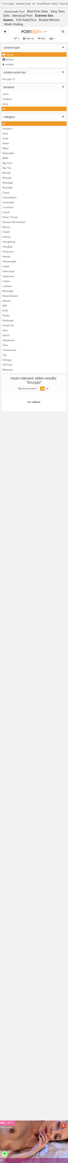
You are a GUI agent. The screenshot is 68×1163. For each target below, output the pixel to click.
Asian (5, 143)
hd (47, 388)
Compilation (9, 197)
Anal (5, 133)
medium (7, 99)
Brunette (7, 187)
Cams (5, 192)
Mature (6, 300)
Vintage (7, 359)
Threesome (9, 350)
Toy (4, 354)
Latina (6, 281)
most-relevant (29, 388)
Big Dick (7, 162)
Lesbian (7, 286)
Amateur (7, 128)
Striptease (8, 340)
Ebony (6, 226)
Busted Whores (49, 20)
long (5, 103)
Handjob (7, 246)
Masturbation (10, 295)
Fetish (6, 231)
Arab (5, 138)
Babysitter (8, 153)
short (5, 94)
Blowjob (7, 177)
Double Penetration (14, 222)
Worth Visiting (13, 24)
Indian (6, 266)
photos (9, 59)
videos (9, 54)
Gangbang (8, 241)
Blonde (6, 172)
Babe (5, 148)
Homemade (9, 261)
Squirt (5, 335)
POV (5, 310)
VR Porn (7, 364)
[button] (16, 38)
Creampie (8, 202)
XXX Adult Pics (26, 20)
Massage (7, 290)
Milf (4, 305)
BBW (5, 158)
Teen (5, 345)
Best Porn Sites (37, 11)
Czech (6, 212)
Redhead (7, 320)
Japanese (8, 276)
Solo (5, 330)
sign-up (30, 38)
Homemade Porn (14, 11)
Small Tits (8, 325)
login (43, 38)
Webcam (7, 369)
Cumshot (7, 207)
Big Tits (6, 167)
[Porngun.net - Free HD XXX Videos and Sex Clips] (33, 31)
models (9, 64)
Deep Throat (10, 217)
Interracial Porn (22, 15)
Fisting (6, 236)
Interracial (8, 271)
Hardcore (8, 251)
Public (6, 315)
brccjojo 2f (8, 79)
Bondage (7, 182)
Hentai (6, 256)
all (3, 108)
